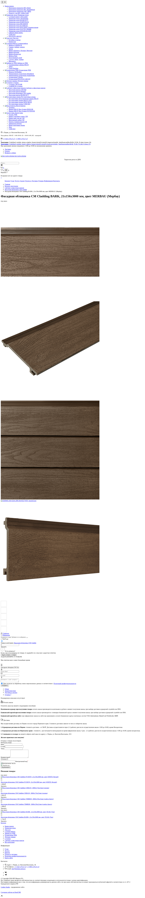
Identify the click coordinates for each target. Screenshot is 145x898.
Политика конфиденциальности (15, 856)
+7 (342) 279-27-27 (9, 139)
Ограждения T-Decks (16, 77)
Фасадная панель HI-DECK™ (19, 95)
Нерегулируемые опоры (17, 125)
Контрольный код (21, 761)
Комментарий (5, 757)
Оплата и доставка (11, 854)
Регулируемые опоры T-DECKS (19, 104)
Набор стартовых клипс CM (18, 116)
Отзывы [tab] (8, 695)
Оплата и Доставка (31, 181)
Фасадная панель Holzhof (17, 91)
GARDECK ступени (15, 86)
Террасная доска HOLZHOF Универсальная (23, 27)
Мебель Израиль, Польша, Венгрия (20, 50)
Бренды (7, 852)
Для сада (8, 830)
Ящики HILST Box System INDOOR (21, 109)
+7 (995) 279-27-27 (21, 139)
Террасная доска (10, 828)
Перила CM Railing (15, 72)
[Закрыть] (27, 637)
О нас (12, 181)
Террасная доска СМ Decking (18, 18)
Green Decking (13, 68)
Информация (48, 181)
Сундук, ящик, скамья (16, 59)
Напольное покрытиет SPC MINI (20, 11)
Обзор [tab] (7, 689)
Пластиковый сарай (15, 58)
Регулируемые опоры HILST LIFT (20, 100)
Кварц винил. (9, 826)
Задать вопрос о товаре (9, 655)
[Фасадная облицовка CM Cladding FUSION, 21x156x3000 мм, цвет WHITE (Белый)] (29, 777)
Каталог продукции (11, 186)
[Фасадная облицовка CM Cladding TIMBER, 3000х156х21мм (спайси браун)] (27, 799)
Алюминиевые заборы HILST (19, 65)
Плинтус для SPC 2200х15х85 (19, 13)
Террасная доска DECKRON (18, 24)
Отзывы (41, 181)
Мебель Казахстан (15, 54)
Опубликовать (6, 767)
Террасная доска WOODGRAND (20, 31)
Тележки (11, 107)
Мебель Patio (13, 56)
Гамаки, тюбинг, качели (17, 47)
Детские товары (10, 837)
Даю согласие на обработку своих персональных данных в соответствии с (39, 683)
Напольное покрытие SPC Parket (20, 8)
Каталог (7, 181)
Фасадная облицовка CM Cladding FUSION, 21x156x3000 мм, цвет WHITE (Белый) (29, 782)
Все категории (9, 842)
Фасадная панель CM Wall (17, 90)
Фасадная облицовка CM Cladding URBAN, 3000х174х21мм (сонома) (24, 793)
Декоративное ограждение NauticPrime (22, 75)
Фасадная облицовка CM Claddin (20, 93)
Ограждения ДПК (11, 835)
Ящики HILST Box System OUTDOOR (22, 111)
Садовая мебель (10, 831)
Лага (10, 127)
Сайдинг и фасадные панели (14, 188)
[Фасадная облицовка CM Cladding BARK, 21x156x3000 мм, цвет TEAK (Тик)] (28, 812)
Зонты (11, 49)
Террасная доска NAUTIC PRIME (20, 29)
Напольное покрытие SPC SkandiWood (22, 9)
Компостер (12, 42)
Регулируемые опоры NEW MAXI (20, 102)
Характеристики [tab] (10, 691)
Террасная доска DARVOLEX (19, 22)
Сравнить (6, 633)
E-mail (3, 746)
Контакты (56, 181)
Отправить (5, 685)
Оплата (7, 151)
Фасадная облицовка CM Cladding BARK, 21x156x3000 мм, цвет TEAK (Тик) (27, 817)
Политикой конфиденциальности (65, 683)
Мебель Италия (14, 52)
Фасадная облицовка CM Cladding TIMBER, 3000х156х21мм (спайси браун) (26, 804)
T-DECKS (12, 34)
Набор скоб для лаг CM (16, 118)
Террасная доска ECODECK (18, 26)
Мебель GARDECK (15, 45)
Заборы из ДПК (10, 833)
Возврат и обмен (10, 153)
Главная (7, 184)
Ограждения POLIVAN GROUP (19, 79)
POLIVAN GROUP (15, 36)
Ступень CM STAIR (15, 84)
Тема (2, 748)
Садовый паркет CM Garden (18, 17)
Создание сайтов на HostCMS (11, 892)
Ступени (8, 839)
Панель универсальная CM (18, 122)
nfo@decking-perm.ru (18, 869)
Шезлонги (12, 61)
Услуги (17, 181)
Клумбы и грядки (15, 40)
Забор (11, 66)
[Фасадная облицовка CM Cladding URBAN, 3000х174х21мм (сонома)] (25, 788)
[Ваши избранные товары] (2, 170)
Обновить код (5, 765)
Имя (2, 744)
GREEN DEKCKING (16, 33)
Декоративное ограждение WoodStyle (21, 74)
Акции (22, 181)
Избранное (6, 635)
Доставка (8, 149)
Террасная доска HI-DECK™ (18, 20)
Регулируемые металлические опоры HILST (23, 98)
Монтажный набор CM (16, 120)
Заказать (3, 647)
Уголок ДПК (13, 115)
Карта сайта (9, 858)
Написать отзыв (6, 742)
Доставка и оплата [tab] (11, 692)
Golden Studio (5, 887)
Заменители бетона (15, 123)
